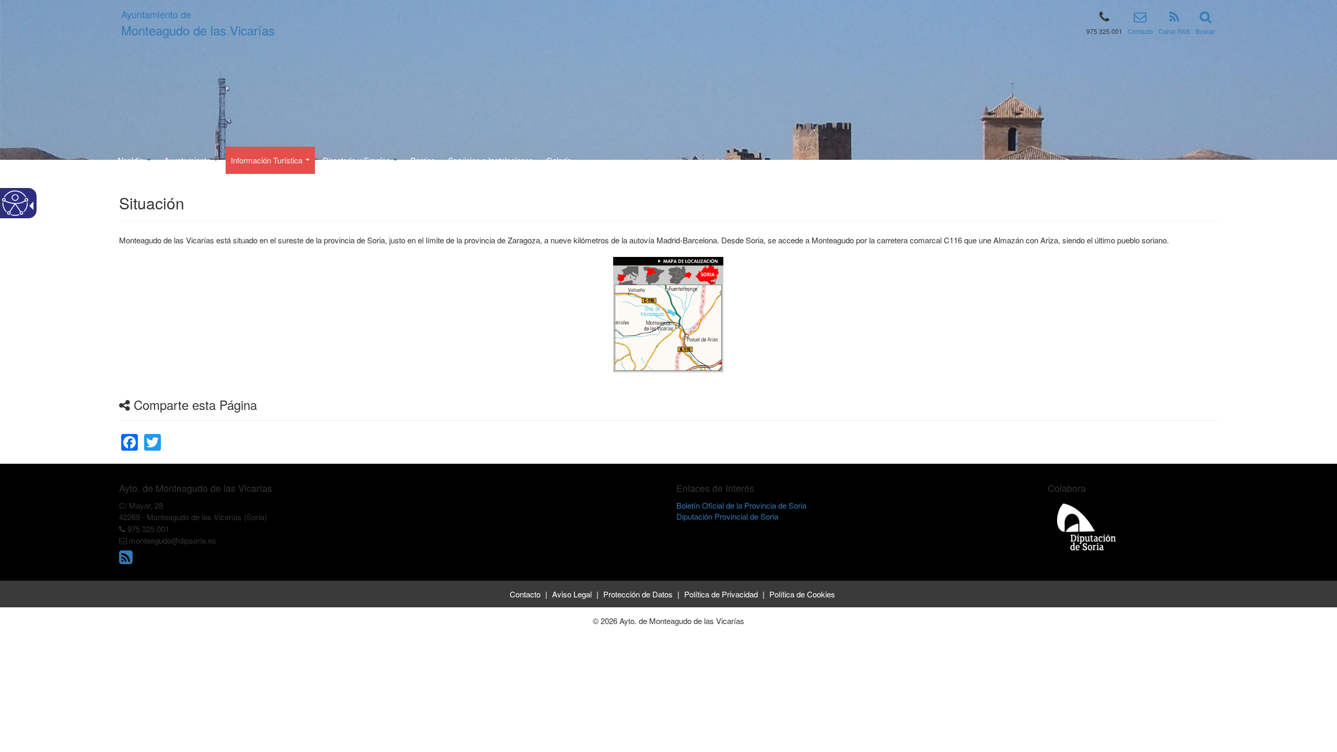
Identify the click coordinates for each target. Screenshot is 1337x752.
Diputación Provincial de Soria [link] (727, 516)
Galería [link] (558, 160)
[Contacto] (1140, 18)
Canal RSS (1174, 31)
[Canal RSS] (1174, 18)
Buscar (1205, 31)
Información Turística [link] (267, 160)
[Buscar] (1205, 18)
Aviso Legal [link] (572, 594)
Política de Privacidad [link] (721, 594)
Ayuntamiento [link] (188, 160)
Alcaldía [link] (131, 160)
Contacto (1140, 31)
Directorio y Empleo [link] (357, 160)
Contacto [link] (525, 594)
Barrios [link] (423, 160)
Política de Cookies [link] (802, 594)
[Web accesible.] (15, 203)
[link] (129, 436)
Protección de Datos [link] (638, 594)
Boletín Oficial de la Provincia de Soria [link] (741, 505)
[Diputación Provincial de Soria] (1087, 526)
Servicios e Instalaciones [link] (490, 160)
